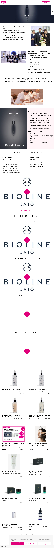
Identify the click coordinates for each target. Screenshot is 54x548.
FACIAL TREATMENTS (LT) (27, 210)
